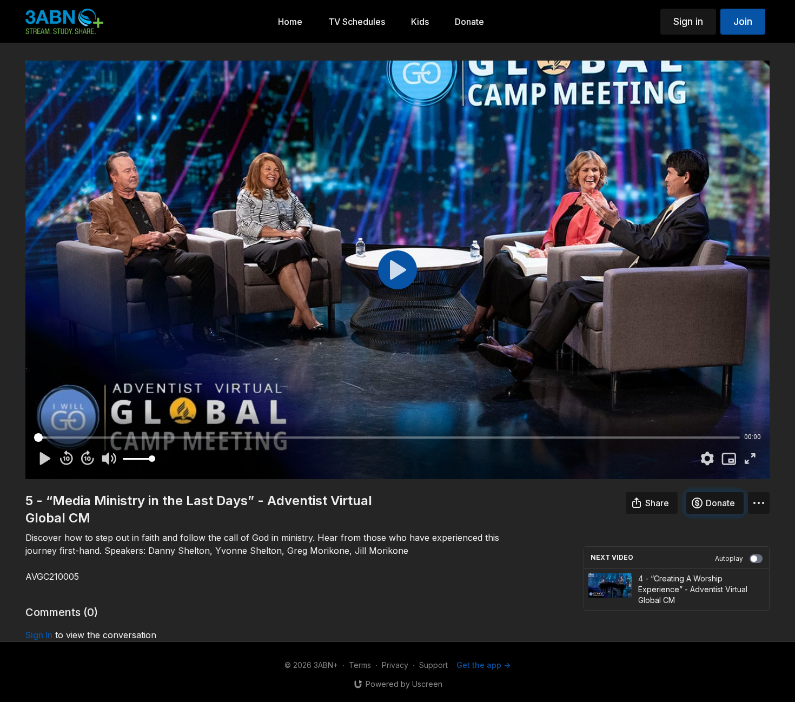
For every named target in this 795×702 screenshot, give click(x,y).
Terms (360, 665)
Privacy (395, 665)
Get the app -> (483, 665)
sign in (38, 635)
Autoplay (729, 558)
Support (433, 665)
